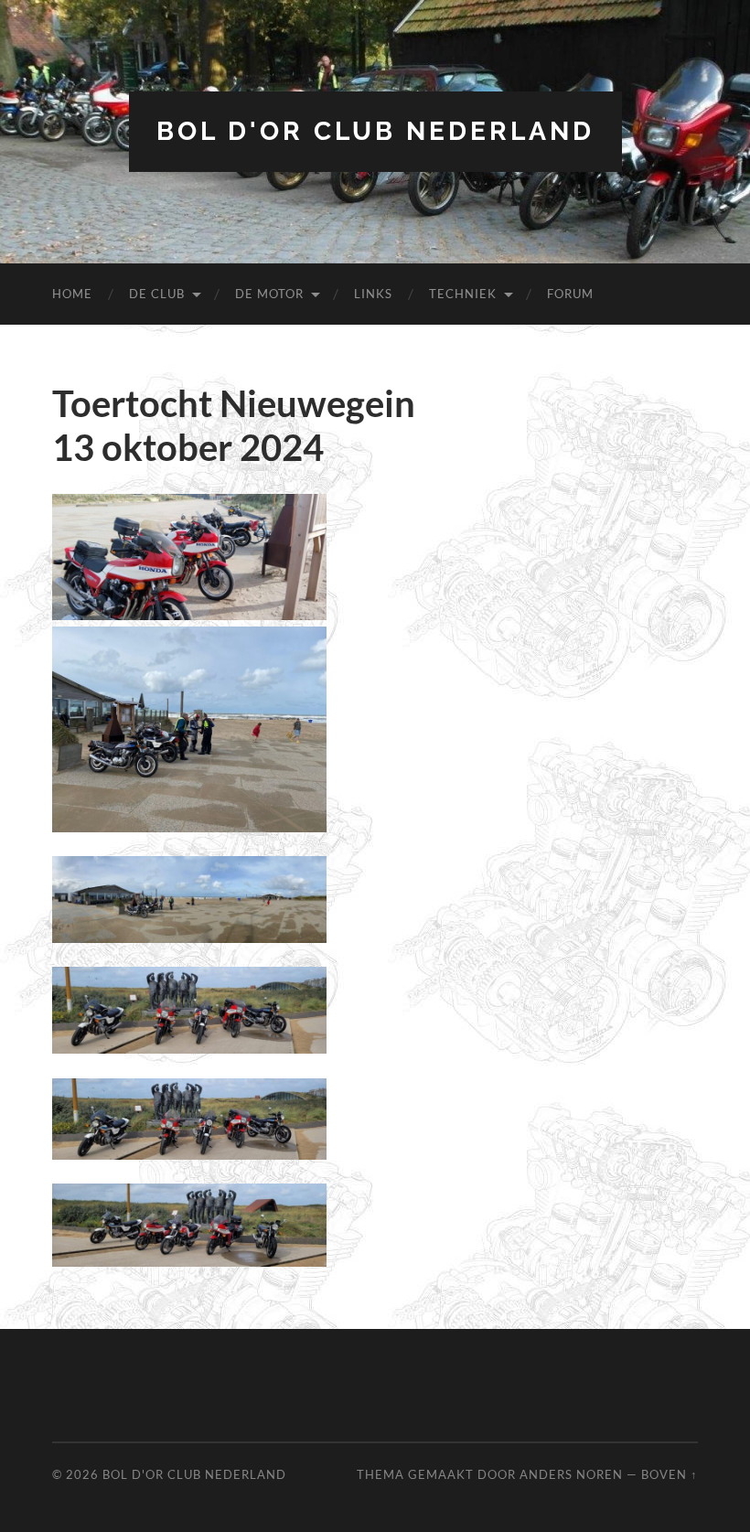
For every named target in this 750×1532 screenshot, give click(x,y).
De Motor (269, 293)
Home (72, 293)
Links (373, 293)
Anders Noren (571, 1474)
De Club (157, 293)
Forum (570, 293)
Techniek (463, 293)
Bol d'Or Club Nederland (375, 131)
